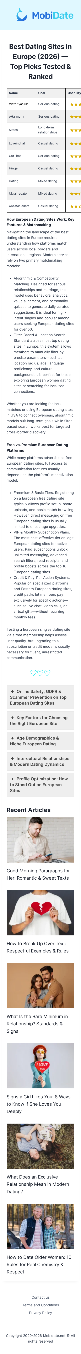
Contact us (41, 1297)
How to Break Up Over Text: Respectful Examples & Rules (38, 947)
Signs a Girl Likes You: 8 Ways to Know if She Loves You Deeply (39, 1104)
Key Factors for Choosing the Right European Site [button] (39, 720)
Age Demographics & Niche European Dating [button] (34, 741)
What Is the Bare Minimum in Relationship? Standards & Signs (37, 1024)
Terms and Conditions (40, 1305)
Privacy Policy (40, 1313)
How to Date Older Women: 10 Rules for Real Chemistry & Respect (39, 1265)
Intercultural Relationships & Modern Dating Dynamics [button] (39, 761)
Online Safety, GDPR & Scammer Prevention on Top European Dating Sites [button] (38, 697)
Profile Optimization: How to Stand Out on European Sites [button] (39, 784)
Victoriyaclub (18, 104)
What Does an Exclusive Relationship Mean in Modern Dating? (38, 1184)
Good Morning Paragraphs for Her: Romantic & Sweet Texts (38, 874)
